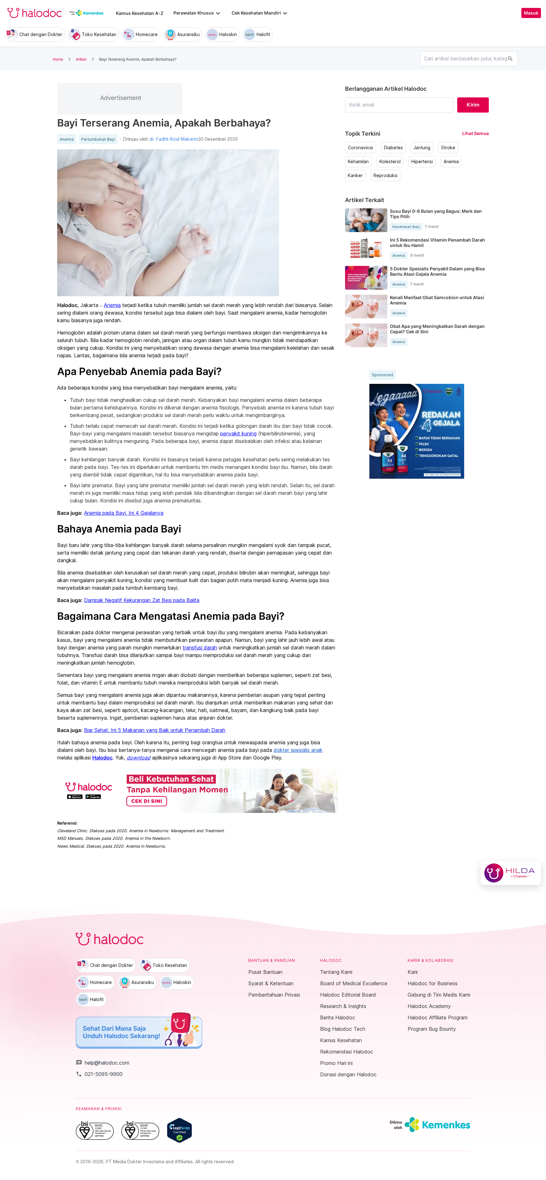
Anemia (67, 139)
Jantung (422, 147)
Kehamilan (358, 161)
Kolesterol (390, 161)
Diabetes (393, 147)
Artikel (81, 59)
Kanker (355, 175)
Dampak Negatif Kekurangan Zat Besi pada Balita (141, 600)
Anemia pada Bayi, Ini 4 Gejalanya (123, 513)
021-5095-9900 (99, 1074)
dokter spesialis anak (298, 750)
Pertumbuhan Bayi (98, 139)
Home (58, 59)
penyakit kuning (238, 433)
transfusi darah (200, 647)
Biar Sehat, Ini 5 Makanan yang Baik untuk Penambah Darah (154, 730)
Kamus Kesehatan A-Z (139, 13)
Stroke (448, 147)
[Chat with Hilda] (511, 873)
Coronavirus (360, 147)
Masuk (531, 12)
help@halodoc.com (102, 1063)
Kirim (473, 105)
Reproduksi (385, 175)
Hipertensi (422, 161)
